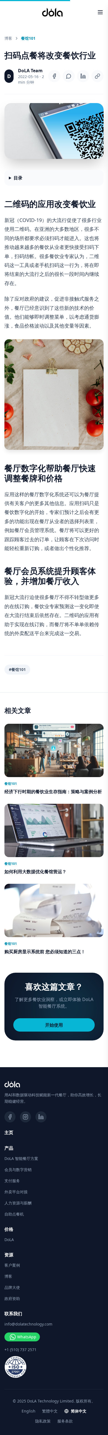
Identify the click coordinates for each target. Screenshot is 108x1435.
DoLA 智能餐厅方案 (21, 1158)
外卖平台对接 (16, 1191)
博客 (8, 38)
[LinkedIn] (83, 76)
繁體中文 (50, 1411)
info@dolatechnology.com (28, 1324)
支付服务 (12, 1180)
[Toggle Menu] (100, 12)
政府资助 (12, 1298)
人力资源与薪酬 (18, 1203)
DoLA (9, 1239)
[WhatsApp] (69, 76)
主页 (8, 1132)
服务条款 (65, 1421)
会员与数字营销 (18, 1169)
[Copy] (97, 76)
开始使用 (54, 1025)
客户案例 (12, 1265)
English (28, 1411)
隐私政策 (43, 1421)
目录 (18, 178)
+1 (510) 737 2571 (20, 1349)
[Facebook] (54, 76)
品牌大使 (12, 1287)
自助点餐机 (14, 1214)
